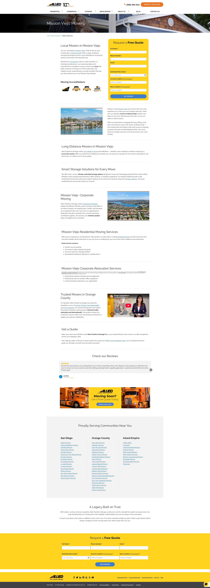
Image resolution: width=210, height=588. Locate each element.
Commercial (72, 11)
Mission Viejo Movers (99, 473)
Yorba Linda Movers (99, 492)
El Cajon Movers (66, 459)
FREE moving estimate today (115, 341)
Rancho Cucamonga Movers (133, 459)
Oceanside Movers (67, 471)
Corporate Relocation (134, 579)
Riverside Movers (129, 461)
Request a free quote (152, 4)
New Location (120, 87)
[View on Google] (60, 378)
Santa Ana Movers (98, 485)
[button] (59, 371)
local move (74, 62)
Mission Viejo (80, 50)
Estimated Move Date (118, 72)
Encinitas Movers (67, 461)
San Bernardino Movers (131, 464)
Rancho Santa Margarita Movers (103, 478)
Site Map (138, 587)
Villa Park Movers (98, 490)
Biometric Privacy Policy (127, 587)
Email (112, 63)
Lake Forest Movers (99, 464)
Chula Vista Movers (67, 452)
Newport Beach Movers (100, 475)
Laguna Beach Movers (100, 466)
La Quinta (126, 447)
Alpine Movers (66, 445)
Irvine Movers (96, 461)
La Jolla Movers (66, 466)
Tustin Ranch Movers (99, 487)
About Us (121, 11)
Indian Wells (127, 445)
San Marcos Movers (67, 478)
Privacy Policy (115, 587)
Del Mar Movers (66, 454)
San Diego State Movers (69, 475)
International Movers (147, 579)
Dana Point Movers (98, 452)
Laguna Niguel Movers (100, 471)
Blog (138, 11)
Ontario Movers (128, 452)
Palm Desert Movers (130, 454)
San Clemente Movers (99, 480)
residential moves (124, 237)
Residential (55, 11)
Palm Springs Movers (130, 457)
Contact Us (155, 11)
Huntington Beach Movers (101, 459)
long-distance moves (91, 151)
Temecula (126, 466)
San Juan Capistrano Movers (102, 483)
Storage (88, 11)
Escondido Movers (67, 464)
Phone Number (116, 56)
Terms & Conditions (104, 587)
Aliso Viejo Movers (98, 445)
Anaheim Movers (98, 447)
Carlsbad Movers (66, 449)
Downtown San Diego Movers (71, 457)
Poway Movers (66, 473)
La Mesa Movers (66, 468)
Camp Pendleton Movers (69, 447)
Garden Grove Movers (99, 457)
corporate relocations (90, 204)
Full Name (114, 49)
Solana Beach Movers (68, 480)
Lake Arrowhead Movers (131, 449)
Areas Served (105, 11)
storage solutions (131, 179)
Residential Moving (122, 579)
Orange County (76, 53)
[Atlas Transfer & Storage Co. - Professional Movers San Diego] (60, 579)
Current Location (121, 79)
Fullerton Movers (98, 454)
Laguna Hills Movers (99, 468)
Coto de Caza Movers (99, 449)
